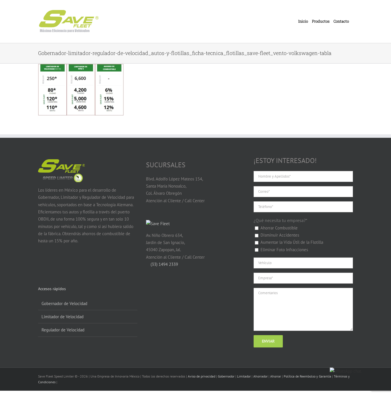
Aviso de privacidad (201, 376)
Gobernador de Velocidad (64, 303)
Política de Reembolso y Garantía (307, 376)
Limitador (244, 376)
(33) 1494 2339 (163, 264)
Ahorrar (275, 376)
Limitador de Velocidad (63, 316)
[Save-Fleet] (158, 223)
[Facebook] (41, 263)
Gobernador (226, 376)
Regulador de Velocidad (63, 330)
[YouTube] (52, 263)
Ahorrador (260, 376)
